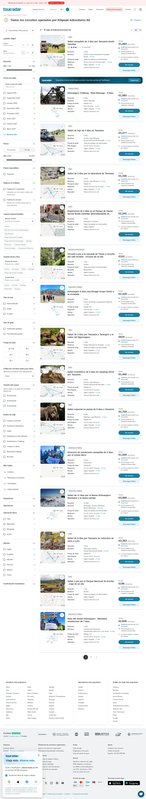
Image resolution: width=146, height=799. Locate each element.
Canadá (51, 712)
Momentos (99, 9)
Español (10, 554)
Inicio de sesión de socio (81, 772)
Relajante (10, 529)
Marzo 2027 (11, 129)
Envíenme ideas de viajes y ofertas (22, 775)
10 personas (11, 406)
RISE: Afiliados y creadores (82, 764)
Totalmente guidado (14, 329)
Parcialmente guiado (15, 334)
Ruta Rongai (88, 309)
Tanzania (10, 174)
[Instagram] (51, 783)
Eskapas (81, 709)
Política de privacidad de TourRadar (22, 790)
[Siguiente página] (96, 657)
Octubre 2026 (12, 103)
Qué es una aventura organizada (49, 748)
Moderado (11, 524)
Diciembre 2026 (13, 113)
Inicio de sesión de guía (81, 753)
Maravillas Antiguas (14, 452)
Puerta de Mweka (10, 248)
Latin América (10, 699)
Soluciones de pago (45, 761)
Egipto (8, 706)
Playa (115, 715)
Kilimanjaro (8, 244)
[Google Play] (132, 783)
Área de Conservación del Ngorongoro (16, 230)
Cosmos (81, 690)
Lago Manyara (9, 234)
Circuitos (24, 15)
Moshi (24, 269)
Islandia (51, 687)
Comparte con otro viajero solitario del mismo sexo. (20, 193)
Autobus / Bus (117, 709)
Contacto (128, 9)
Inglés (9, 549)
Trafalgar (81, 702)
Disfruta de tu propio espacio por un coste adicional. (19, 204)
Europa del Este (32, 709)
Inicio (5, 15)
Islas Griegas (31, 718)
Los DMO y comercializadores (83, 767)
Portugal (52, 699)
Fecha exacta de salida (13, 84)
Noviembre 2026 (13, 108)
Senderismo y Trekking (15, 441)
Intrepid (80, 696)
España (51, 706)
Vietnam (30, 702)
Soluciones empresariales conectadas (51, 751)
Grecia (29, 715)
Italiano (9, 570)
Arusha (7, 226)
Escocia (51, 702)
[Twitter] (46, 783)
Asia (7, 690)
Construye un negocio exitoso (48, 759)
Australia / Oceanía (12, 693)
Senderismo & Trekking (121, 693)
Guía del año (77, 748)
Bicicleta (10, 457)
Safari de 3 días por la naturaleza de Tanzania (91, 173)
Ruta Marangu (88, 106)
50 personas (11, 396)
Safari (9, 431)
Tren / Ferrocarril (118, 712)
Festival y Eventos (14, 421)
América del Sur (11, 702)
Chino (9, 575)
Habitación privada (14, 200)
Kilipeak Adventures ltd (14, 15)
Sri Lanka (30, 696)
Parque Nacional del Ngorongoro (95, 62)
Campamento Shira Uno (25, 248)
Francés (10, 565)
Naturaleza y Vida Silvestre (17, 436)
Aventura (116, 687)
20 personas (11, 401)
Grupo (9, 309)
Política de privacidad (55, 794)
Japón (29, 690)
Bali (7, 715)
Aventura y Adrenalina (15, 426)
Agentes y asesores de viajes (83, 761)
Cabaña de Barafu (20, 244)
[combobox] (19, 221)
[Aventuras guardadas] (135, 9)
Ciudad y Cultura (13, 446)
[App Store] (115, 783)
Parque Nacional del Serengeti (14, 241)
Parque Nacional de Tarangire (94, 186)
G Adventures (82, 693)
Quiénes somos (8, 748)
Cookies (67, 794)
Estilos (90, 9)
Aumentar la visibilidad (45, 764)
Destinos (82, 9)
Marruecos (9, 709)
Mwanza (17, 289)
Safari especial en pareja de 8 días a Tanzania (91, 409)
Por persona (11, 150)
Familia (115, 718)
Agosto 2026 (11, 93)
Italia (50, 693)
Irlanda (51, 690)
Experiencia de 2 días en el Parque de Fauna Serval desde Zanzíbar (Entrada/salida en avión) (90, 214)
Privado (10, 314)
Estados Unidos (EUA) (56, 718)
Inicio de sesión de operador (48, 769)
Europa (8, 696)
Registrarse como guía (80, 751)
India (29, 687)
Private (115, 721)
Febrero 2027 (12, 124)
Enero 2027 (11, 119)
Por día (27, 150)
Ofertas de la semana (114, 9)
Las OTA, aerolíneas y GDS (82, 769)
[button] (129, 48)
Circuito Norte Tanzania (92, 146)
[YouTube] (62, 783)
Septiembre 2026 (13, 98)
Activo (9, 534)
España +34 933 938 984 (116, 753)
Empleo (13, 751)
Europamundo (83, 706)
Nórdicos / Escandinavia (57, 696)
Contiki (80, 687)
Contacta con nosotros (115, 748)
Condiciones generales (80, 794)
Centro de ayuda (113, 751)
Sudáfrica (9, 712)
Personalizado (12, 303)
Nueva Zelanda (32, 693)
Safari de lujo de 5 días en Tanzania (86, 130)
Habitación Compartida (15, 189)
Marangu (29, 241)
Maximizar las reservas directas (49, 767)
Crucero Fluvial (118, 699)
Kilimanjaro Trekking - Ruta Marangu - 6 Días (90, 93)
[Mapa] (140, 30)
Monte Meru (8, 289)
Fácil (9, 519)
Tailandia (30, 699)
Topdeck (81, 699)
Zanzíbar (14, 285)
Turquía (51, 709)
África (8, 687)
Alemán (10, 559)
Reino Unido (31, 712)
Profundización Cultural (121, 706)
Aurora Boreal (117, 696)
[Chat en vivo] (141, 794)
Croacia (30, 706)
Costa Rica (52, 715)
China (8, 718)
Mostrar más (12, 134)
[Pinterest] (57, 783)
